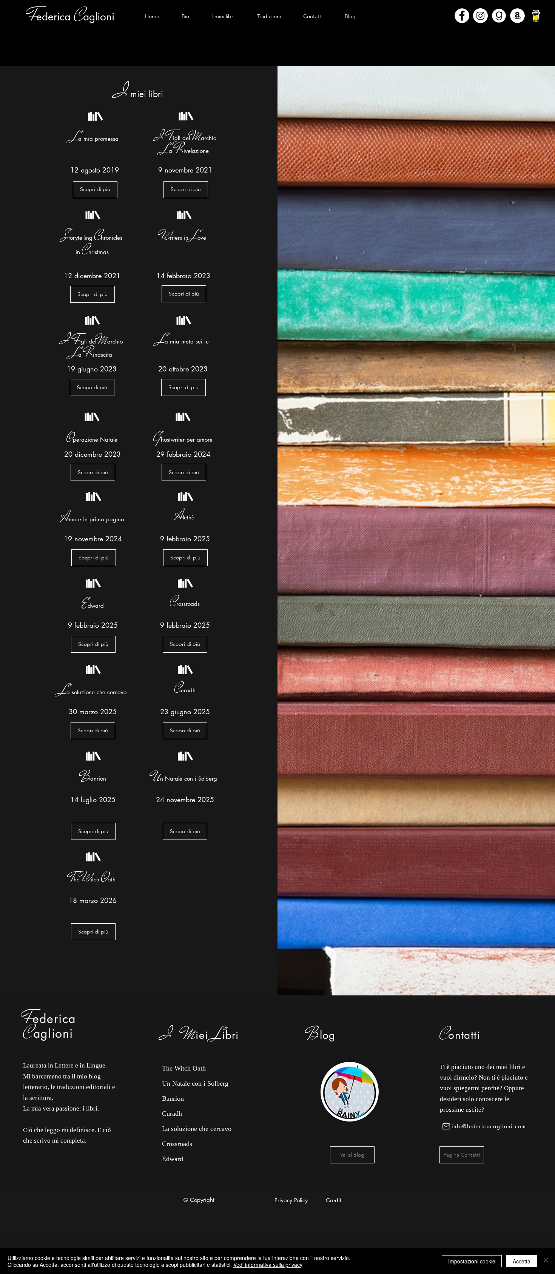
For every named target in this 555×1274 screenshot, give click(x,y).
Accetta (521, 1261)
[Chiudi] (545, 1261)
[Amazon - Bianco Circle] (517, 15)
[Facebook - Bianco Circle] (462, 15)
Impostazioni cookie (471, 1261)
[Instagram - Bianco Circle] (480, 15)
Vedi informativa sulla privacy (267, 1264)
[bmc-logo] (536, 15)
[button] (223, 16)
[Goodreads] (499, 15)
